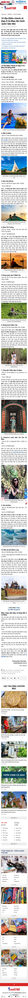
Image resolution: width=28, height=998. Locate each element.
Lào (15, 879)
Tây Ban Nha (17, 943)
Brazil (15, 968)
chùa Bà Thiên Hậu (11, 673)
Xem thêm (14, 884)
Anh (3, 937)
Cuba (15, 970)
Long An (5, 837)
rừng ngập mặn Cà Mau (19, 670)
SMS (11, 996)
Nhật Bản (4, 906)
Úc (3, 912)
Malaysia (4, 877)
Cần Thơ (18, 835)
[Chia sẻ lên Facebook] (25, 489)
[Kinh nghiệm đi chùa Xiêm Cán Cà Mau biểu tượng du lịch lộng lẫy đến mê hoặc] (14, 800)
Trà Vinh (18, 830)
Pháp (15, 937)
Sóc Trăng (5, 835)
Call (4, 996)
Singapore (16, 875)
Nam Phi (4, 972)
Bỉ (2, 941)
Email (18, 996)
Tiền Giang (5, 828)
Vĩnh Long (5, 833)
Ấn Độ (15, 912)
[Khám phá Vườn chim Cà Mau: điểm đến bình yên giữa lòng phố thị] (14, 774)
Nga (15, 941)
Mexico (16, 972)
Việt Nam (10, 14)
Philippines (16, 881)
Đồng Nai (18, 837)
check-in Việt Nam (17, 671)
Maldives (4, 881)
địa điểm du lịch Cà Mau (6, 671)
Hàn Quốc (16, 906)
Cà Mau (16, 825)
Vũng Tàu (5, 840)
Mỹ (3, 970)
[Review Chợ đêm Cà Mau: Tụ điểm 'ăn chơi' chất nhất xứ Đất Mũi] (14, 724)
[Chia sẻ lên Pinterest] (18, 678)
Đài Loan (16, 910)
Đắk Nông (18, 840)
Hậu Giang (18, 833)
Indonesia (16, 877)
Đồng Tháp (18, 828)
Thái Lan (4, 875)
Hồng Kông (16, 908)
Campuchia (5, 879)
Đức (3, 939)
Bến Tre (4, 830)
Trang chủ (3, 14)
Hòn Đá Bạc (3, 673)
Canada (4, 968)
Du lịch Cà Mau (17, 14)
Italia (15, 939)
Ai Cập (15, 974)
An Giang (16, 822)
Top (25, 996)
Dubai (3, 910)
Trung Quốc (5, 908)
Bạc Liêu (3, 825)
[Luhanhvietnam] (14, 988)
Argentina (4, 974)
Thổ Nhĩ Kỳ (4, 943)
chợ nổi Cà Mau (9, 670)
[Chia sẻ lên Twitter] (25, 493)
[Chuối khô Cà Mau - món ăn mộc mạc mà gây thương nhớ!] (14, 699)
